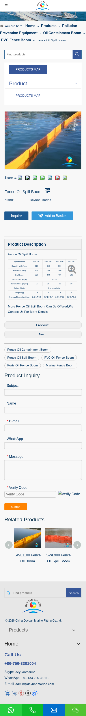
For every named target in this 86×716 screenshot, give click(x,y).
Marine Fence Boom (60, 365)
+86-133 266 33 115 (35, 678)
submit (15, 507)
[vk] (14, 693)
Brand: (9, 199)
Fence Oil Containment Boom (28, 349)
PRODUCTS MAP (28, 69)
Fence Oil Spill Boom (21, 357)
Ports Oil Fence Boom (22, 365)
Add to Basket (56, 216)
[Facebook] (34, 693)
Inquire (16, 216)
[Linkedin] (7, 693)
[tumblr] (21, 693)
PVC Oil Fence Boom (59, 357)
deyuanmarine (25, 672)
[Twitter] (28, 693)
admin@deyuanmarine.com (34, 684)
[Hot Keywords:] (77, 54)
